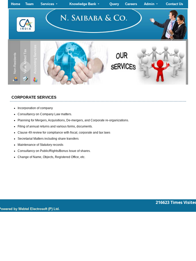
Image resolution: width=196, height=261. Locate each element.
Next (168, 66)
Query (114, 4)
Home (15, 4)
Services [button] (48, 4)
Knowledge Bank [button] (83, 4)
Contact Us (174, 4)
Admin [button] (149, 4)
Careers (131, 4)
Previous (25, 66)
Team (29, 4)
